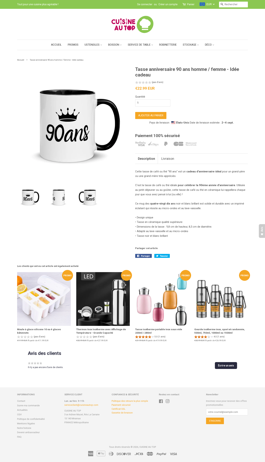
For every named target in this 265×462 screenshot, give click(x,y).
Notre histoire (24, 428)
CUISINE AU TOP (147, 447)
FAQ (19, 436)
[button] (149, 82)
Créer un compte (168, 4)
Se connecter (144, 4)
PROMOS (73, 44)
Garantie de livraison (122, 412)
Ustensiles (92, 44)
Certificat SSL (118, 409)
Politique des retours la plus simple (130, 401)
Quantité (140, 96)
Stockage (190, 44)
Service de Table (139, 44)
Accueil (56, 44)
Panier (191, 4)
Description (146, 158)
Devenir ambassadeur (28, 432)
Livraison (167, 158)
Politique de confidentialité (31, 419)
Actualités (22, 410)
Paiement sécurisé (121, 405)
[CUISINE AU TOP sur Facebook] (161, 402)
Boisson (114, 44)
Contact (21, 401)
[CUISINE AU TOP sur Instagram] (167, 402)
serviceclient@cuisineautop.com (81, 405)
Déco (208, 44)
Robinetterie (168, 44)
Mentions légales (26, 423)
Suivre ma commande (28, 405)
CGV (19, 414)
